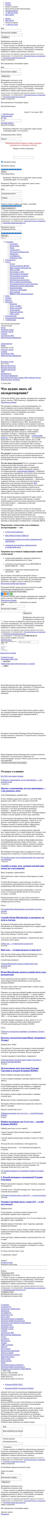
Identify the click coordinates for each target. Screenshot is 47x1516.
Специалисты (6, 1307)
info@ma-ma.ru (6, 640)
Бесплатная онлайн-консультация (13, 583)
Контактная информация (10, 1351)
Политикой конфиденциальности (14, 58)
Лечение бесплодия (8, 370)
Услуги (3, 1337)
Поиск (3, 1363)
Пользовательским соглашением (34, 56)
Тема (4, 1427)
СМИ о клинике (7, 1345)
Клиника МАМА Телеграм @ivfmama (19, 1388)
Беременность (6, 374)
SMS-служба (5, 1359)
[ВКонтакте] (2, 594)
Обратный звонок (7, 1357)
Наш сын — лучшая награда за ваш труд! (21, 950)
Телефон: (4, 198)
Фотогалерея (5, 1349)
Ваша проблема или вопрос (13, 1431)
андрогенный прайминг (26, 471)
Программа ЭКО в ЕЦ (9, 659)
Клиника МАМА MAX (14, 1384)
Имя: (2, 189)
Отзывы (8, 5)
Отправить (5, 37)
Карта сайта (5, 1317)
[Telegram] (8, 594)
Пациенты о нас (7, 1315)
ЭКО (3, 372)
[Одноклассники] (5, 594)
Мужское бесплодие (8, 368)
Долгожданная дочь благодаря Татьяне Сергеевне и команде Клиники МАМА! (20, 1069)
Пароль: (4, 139)
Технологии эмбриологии (10, 1309)
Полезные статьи (7, 330)
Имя (2, 28)
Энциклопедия (6, 116)
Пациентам (5, 1311)
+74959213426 (10, 320)
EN (5, 118)
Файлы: (4, 1271)
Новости (4, 1347)
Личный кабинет (7, 123)
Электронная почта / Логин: (11, 134)
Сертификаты (6, 1313)
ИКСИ (7, 536)
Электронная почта (10, 1441)
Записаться (5, 76)
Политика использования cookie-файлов (16, 1323)
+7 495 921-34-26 (11, 13)
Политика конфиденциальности (13, 1321)
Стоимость (5, 1339)
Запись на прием (7, 1353)
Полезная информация (9, 376)
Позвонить (5, 1514)
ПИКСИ (25, 536)
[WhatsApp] (11, 594)
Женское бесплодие (8, 366)
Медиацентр (5, 1341)
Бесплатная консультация (10, 1355)
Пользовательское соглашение (12, 1319)
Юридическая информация (11, 338)
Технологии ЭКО (7, 336)
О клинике (5, 1305)
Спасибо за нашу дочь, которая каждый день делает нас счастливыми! (22, 867)
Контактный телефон (9, 33)
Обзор (3, 328)
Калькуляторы (6, 1361)
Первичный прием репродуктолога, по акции (18, 664)
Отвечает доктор (7, 332)
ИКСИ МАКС (16, 536)
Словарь (4, 334)
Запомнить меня (9, 162)
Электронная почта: (8, 193)
